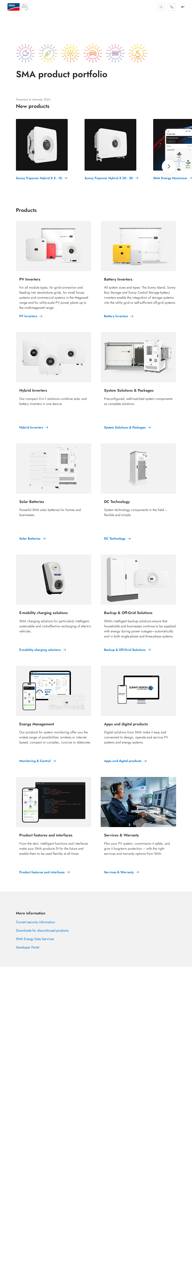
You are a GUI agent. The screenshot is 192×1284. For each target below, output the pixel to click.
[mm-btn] (182, 7)
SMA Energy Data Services (35, 938)
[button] (161, 7)
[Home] (14, 7)
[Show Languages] (172, 7)
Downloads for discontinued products (42, 930)
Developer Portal (27, 947)
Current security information (35, 922)
